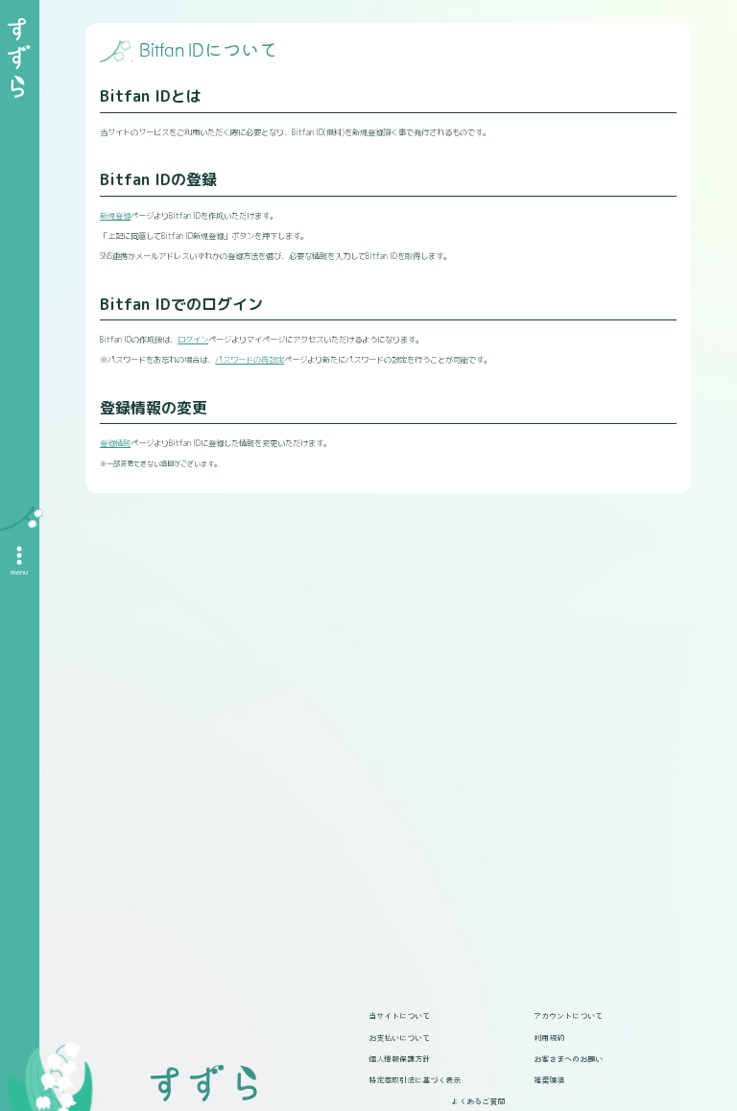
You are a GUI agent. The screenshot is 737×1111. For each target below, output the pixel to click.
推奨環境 (549, 1079)
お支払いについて (399, 1037)
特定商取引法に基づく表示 (414, 1079)
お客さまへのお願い (568, 1058)
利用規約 (549, 1037)
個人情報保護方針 (399, 1058)
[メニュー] (19, 555)
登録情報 (115, 443)
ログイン (193, 339)
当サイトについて (399, 1015)
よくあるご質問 (478, 1100)
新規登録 (115, 216)
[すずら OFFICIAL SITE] (19, 58)
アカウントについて (568, 1015)
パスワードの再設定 (249, 360)
